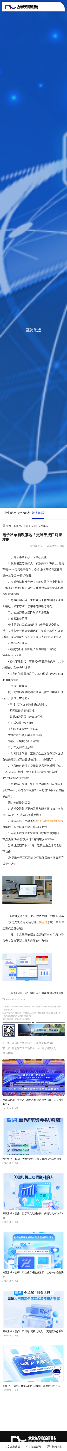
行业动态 (24, 513)
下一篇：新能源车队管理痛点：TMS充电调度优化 (29, 1048)
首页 (8, 526)
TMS (41, 820)
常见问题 (38, 513)
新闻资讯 (18, 526)
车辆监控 (41, 922)
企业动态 (10, 513)
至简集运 (43, 526)
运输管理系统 (52, 820)
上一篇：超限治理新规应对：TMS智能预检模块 (28, 1042)
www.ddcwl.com (15, 999)
